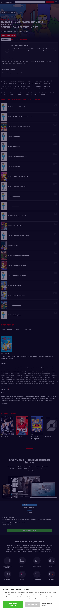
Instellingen (32, 604)
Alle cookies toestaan (13, 604)
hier (47, 598)
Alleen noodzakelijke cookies (47, 604)
